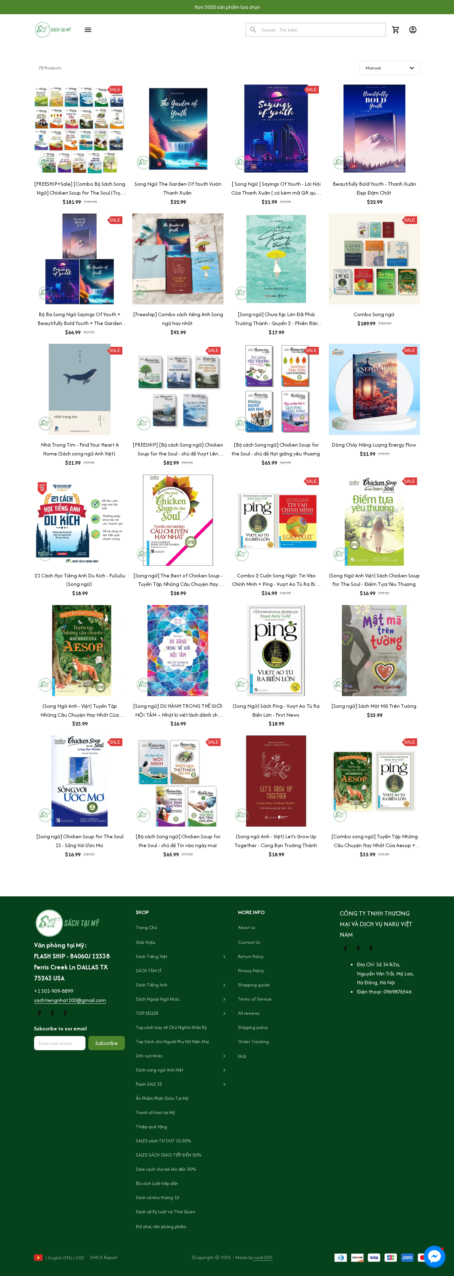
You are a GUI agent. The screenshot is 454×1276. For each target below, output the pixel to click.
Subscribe (106, 1043)
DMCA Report (103, 1257)
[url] (53, 991)
